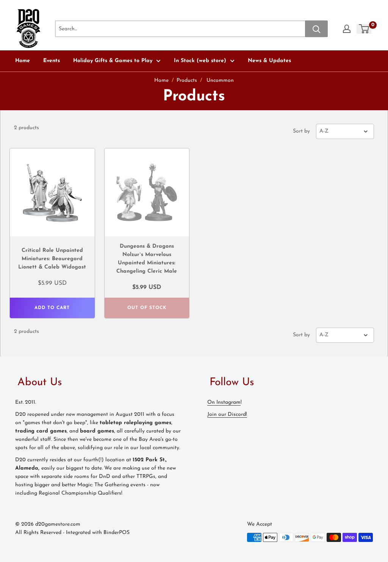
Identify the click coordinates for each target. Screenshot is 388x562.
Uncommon (220, 80)
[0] (364, 29)
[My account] (346, 29)
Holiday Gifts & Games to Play (112, 61)
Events (51, 61)
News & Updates (269, 61)
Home (22, 61)
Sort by (301, 131)
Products (187, 80)
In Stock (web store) (200, 61)
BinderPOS (116, 532)
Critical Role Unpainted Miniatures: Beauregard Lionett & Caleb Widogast (52, 259)
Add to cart (52, 308)
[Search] (316, 28)
